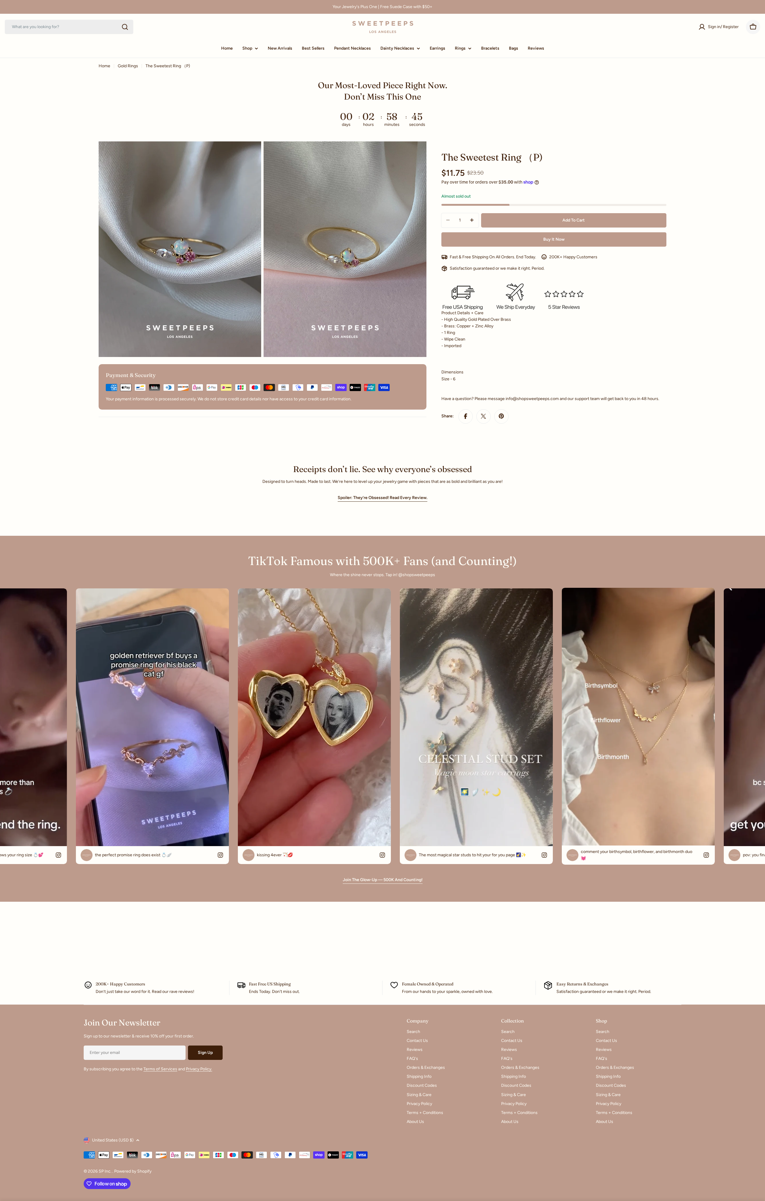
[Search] (124, 26)
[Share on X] (483, 416)
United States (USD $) (113, 1140)
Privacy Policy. (199, 1069)
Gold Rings (128, 65)
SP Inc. (105, 1171)
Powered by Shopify (133, 1171)
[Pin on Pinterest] (501, 416)
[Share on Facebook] (465, 416)
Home (104, 65)
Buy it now (553, 239)
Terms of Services (160, 1069)
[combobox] (69, 27)
